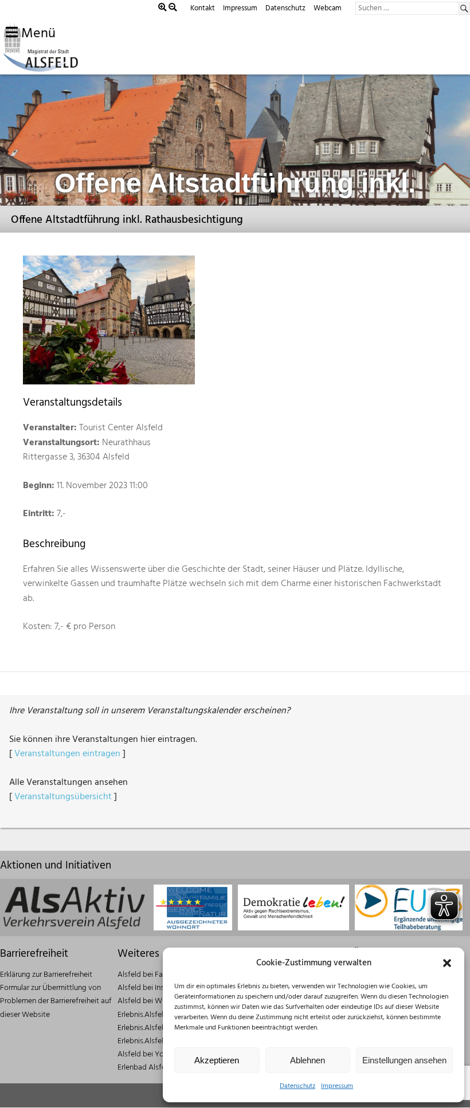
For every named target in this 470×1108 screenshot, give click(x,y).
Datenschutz (297, 1086)
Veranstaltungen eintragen (67, 753)
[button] (447, 963)
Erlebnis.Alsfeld (142, 1014)
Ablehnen (307, 1060)
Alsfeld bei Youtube (150, 1054)
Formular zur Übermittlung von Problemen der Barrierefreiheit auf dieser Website (56, 1001)
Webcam (328, 8)
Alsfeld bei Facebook (152, 974)
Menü (37, 34)
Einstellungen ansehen (404, 1060)
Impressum (337, 1086)
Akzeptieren (216, 1060)
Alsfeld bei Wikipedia (152, 1001)
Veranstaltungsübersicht (63, 796)
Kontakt (202, 8)
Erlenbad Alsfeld (144, 1067)
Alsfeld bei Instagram (152, 988)
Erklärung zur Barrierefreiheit (46, 974)
